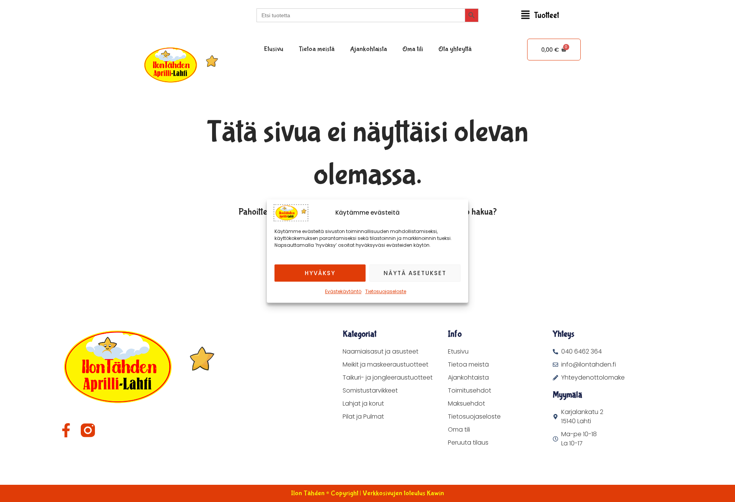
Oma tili (412, 49)
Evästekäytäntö (343, 291)
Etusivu (273, 49)
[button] (539, 15)
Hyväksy (320, 273)
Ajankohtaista (368, 49)
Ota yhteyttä (455, 49)
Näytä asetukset (415, 273)
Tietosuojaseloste (385, 291)
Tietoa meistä (317, 49)
